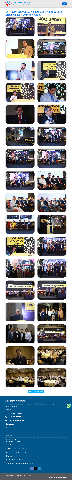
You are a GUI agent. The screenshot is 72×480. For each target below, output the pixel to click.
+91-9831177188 (15, 416)
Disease (7, 428)
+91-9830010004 (16, 413)
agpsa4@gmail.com (17, 420)
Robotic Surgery (10, 439)
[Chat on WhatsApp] (69, 406)
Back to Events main (36, 391)
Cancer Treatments (11, 432)
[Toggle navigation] (64, 3)
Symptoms (8, 435)
